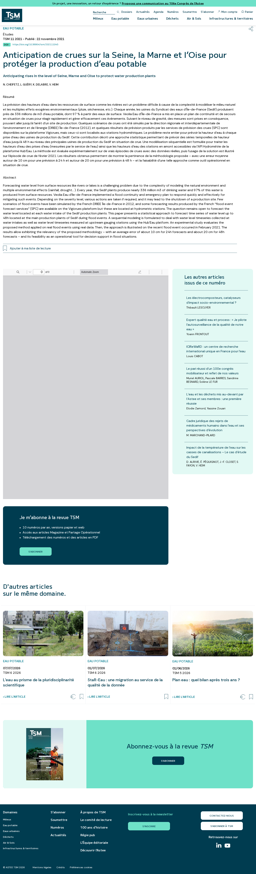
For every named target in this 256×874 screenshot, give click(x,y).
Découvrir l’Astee (93, 850)
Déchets (172, 18)
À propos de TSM (93, 812)
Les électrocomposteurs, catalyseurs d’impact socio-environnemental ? (213, 300)
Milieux (98, 18)
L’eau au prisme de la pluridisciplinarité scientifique (38, 682)
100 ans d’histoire (94, 827)
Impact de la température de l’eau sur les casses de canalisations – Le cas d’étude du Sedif (216, 452)
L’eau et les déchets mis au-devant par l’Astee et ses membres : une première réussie (214, 398)
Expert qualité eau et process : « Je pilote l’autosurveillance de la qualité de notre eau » (216, 324)
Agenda (158, 12)
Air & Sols (194, 18)
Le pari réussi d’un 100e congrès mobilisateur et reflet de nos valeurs (212, 371)
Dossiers (126, 12)
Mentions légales (42, 867)
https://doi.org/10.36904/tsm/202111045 (35, 44)
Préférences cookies (81, 867)
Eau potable (120, 18)
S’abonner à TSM (221, 826)
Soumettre (190, 12)
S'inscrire (149, 826)
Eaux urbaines (147, 18)
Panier (249, 12)
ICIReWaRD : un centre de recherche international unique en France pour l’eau (215, 349)
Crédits (60, 867)
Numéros (173, 12)
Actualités (143, 12)
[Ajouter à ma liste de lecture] (82, 696)
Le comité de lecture (96, 820)
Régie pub (87, 835)
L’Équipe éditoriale (94, 842)
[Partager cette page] (251, 28)
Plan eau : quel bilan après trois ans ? (206, 679)
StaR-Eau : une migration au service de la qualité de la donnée (125, 682)
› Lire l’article (14, 696)
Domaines (10, 812)
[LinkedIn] (218, 846)
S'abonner (35, 551)
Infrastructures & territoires (231, 18)
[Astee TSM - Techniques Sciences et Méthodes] (12, 15)
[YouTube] (227, 846)
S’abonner (207, 12)
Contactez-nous (222, 815)
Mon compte (229, 12)
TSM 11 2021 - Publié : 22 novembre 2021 (33, 39)
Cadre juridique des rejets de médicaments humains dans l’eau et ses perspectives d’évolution (215, 425)
